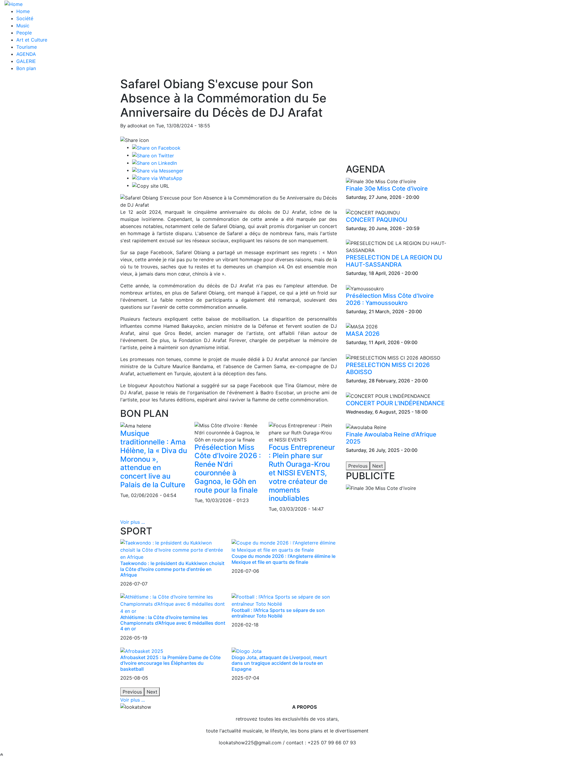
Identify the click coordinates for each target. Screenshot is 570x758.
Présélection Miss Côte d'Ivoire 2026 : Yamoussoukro (390, 299)
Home (23, 11)
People (24, 33)
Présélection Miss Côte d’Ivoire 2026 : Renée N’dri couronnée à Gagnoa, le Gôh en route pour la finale (227, 468)
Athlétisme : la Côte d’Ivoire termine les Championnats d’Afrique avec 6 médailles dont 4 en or (172, 623)
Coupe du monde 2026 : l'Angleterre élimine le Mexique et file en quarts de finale (283, 559)
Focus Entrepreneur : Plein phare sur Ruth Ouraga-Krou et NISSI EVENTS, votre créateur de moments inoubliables (302, 473)
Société (24, 18)
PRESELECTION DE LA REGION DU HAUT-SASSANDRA (394, 261)
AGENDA (26, 54)
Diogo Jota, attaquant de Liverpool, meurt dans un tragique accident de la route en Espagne (279, 663)
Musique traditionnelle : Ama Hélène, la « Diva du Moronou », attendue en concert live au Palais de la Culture (153, 459)
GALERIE (26, 61)
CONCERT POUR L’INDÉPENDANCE (395, 403)
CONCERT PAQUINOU (376, 219)
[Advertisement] (398, 120)
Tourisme (26, 47)
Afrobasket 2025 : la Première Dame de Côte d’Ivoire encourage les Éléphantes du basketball (170, 663)
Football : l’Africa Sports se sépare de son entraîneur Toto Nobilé (278, 613)
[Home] (13, 4)
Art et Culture (31, 40)
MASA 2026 (363, 333)
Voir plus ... (132, 522)
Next (152, 692)
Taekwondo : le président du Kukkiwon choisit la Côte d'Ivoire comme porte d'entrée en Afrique (172, 568)
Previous (132, 692)
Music (22, 26)
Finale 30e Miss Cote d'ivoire (387, 188)
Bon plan (26, 68)
